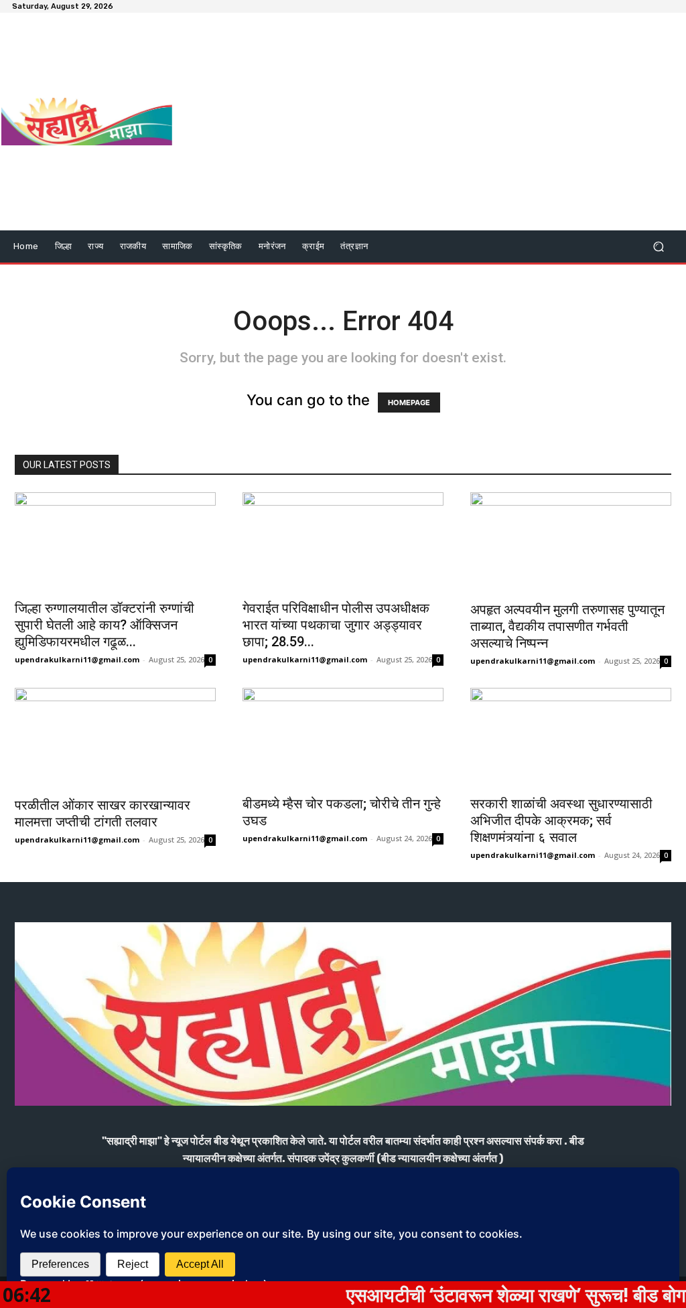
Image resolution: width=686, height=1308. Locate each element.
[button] (658, 247)
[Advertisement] (425, 123)
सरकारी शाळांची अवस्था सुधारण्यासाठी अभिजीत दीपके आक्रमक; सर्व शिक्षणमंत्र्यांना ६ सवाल (561, 820)
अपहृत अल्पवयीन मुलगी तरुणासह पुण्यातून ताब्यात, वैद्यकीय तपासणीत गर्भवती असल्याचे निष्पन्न (567, 626)
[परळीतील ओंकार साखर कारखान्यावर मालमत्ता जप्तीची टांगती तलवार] (115, 738)
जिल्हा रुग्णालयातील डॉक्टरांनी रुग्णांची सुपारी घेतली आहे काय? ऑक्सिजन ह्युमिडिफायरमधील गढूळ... (104, 625)
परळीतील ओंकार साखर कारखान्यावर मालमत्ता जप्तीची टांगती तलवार (102, 813)
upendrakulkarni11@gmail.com (77, 659)
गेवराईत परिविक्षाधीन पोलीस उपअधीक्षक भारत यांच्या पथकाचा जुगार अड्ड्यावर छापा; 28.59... (336, 625)
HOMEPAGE (409, 402)
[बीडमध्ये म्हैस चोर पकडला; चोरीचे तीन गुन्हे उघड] (343, 737)
